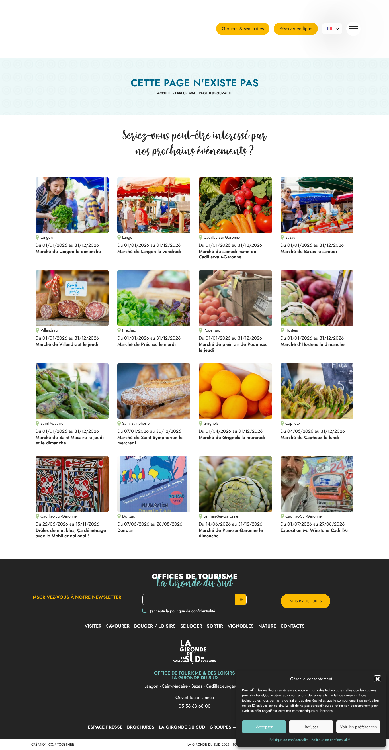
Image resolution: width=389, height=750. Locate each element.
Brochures (140, 727)
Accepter (264, 727)
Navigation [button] (353, 29)
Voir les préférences (358, 727)
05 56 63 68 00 (195, 706)
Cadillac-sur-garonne (225, 686)
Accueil (164, 93)
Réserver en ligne (295, 28)
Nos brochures (305, 601)
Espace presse (105, 727)
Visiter (93, 626)
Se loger (191, 626)
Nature (267, 626)
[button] (377, 679)
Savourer (118, 626)
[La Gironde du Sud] (64, 29)
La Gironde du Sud (182, 727)
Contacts (293, 626)
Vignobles (241, 626)
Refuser (311, 727)
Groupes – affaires (234, 727)
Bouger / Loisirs (155, 626)
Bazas (197, 686)
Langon (152, 686)
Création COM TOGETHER (52, 744)
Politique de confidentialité (288, 739)
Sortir (215, 626)
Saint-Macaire (175, 686)
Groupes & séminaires (243, 28)
